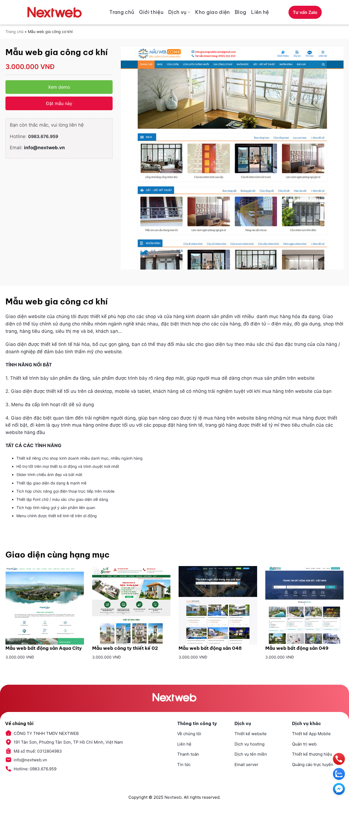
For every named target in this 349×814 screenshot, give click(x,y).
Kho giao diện (212, 12)
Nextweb (173, 797)
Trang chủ (121, 12)
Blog (240, 12)
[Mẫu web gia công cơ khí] (232, 158)
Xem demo (59, 87)
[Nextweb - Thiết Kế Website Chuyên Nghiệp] (54, 12)
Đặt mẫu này (59, 103)
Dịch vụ (177, 12)
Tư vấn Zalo (305, 12)
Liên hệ (260, 12)
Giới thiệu (151, 12)
